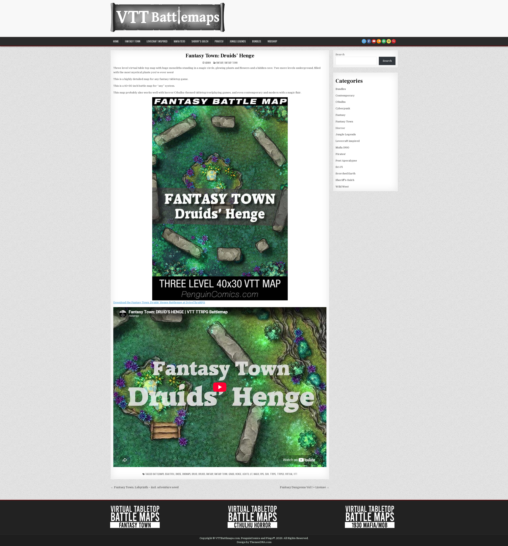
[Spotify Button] (384, 41)
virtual (288, 474)
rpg (262, 474)
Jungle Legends (238, 41)
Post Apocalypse (346, 160)
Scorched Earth (345, 173)
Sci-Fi (339, 166)
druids (201, 474)
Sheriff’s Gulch (199, 41)
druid (194, 474)
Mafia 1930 (179, 41)
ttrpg (273, 474)
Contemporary (345, 95)
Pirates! (219, 41)
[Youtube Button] (374, 41)
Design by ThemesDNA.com (254, 542)
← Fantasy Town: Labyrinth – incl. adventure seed (145, 487)
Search (340, 54)
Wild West (342, 186)
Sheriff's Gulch (345, 180)
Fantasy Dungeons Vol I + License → (304, 487)
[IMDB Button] (389, 41)
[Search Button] (394, 41)
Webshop (272, 41)
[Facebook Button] (369, 41)
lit (251, 474)
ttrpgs (280, 474)
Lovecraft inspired (157, 41)
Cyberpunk (343, 108)
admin (208, 63)
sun (267, 474)
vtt (295, 474)
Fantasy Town (132, 41)
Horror (340, 128)
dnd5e (178, 474)
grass (231, 474)
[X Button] (364, 41)
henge (238, 474)
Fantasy (219, 62)
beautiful (169, 474)
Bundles (256, 41)
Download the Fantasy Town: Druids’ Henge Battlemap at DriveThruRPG (159, 302)
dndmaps (186, 474)
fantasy (209, 474)
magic (256, 474)
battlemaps (158, 474)
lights (245, 474)
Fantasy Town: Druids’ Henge (220, 55)
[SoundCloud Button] (379, 41)
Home (116, 41)
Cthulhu (340, 101)
